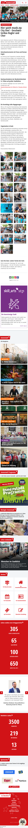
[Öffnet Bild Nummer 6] (20, 177)
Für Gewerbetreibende (21, 600)
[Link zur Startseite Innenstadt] (8, 2)
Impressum (14, 807)
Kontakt (14, 802)
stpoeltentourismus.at (14, 811)
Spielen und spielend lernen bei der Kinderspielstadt (14, 444)
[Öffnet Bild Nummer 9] (6, 197)
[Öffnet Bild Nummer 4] (20, 166)
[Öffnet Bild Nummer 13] (6, 218)
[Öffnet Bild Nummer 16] (20, 228)
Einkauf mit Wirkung (9, 465)
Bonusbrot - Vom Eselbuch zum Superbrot (12, 402)
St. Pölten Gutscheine (9, 362)
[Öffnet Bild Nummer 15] (6, 228)
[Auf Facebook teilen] (18, 277)
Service (3, 574)
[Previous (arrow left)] (0, 827)
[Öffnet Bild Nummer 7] (6, 187)
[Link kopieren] (15, 277)
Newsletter (14, 800)
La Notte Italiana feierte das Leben (13, 382)
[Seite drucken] (10, 277)
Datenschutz (14, 804)
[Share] (2, 826)
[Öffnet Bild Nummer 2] (20, 156)
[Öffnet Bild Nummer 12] (20, 208)
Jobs (14, 798)
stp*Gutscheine (7, 614)
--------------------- (14, 809)
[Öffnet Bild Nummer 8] (20, 187)
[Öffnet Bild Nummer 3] (6, 166)
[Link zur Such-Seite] (22, 2)
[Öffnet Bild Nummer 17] (6, 239)
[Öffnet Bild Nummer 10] (20, 197)
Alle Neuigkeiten (4, 341)
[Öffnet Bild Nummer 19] (6, 249)
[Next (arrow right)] (2, 827)
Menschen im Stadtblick (10, 562)
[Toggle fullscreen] (3, 826)
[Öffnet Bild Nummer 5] (6, 177)
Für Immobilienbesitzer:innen (21, 587)
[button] (1, 14)
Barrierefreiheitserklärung (14, 805)
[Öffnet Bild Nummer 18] (20, 239)
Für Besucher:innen (7, 586)
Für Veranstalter (7, 600)
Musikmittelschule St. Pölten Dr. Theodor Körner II (14, 87)
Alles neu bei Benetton (9, 424)
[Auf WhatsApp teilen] (13, 277)
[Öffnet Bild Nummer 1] (6, 156)
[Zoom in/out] (5, 826)
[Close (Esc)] (0, 826)
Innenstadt (4, 338)
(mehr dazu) (23, 326)
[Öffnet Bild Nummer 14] (20, 218)
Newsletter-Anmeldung (21, 614)
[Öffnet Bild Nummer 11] (6, 208)
